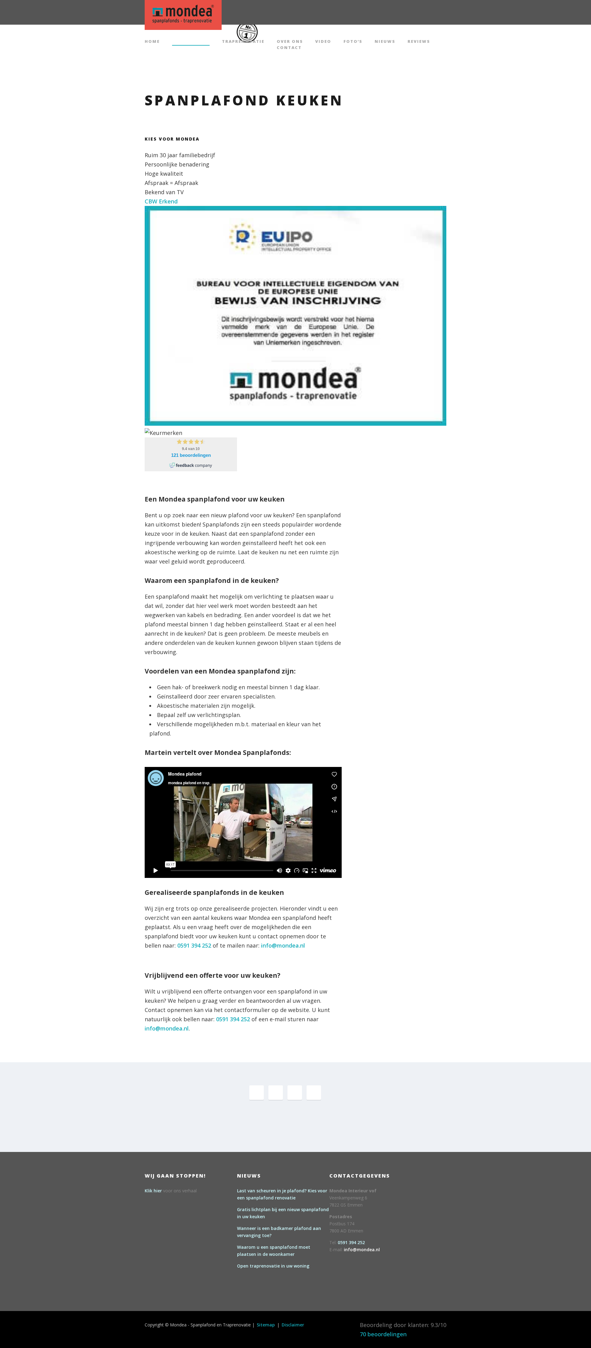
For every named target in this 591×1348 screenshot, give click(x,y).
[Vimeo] (294, 1092)
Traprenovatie (243, 41)
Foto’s (353, 41)
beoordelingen (383, 1334)
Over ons (290, 41)
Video (323, 41)
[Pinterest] (275, 1092)
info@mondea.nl (283, 945)
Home (152, 41)
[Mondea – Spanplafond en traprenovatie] (183, 14)
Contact (289, 48)
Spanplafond (191, 41)
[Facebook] (256, 1092)
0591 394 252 (194, 945)
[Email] (314, 1092)
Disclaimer (293, 1325)
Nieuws (385, 41)
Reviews (419, 41)
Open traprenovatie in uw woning (273, 1266)
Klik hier (153, 1191)
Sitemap (266, 1325)
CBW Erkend (161, 201)
